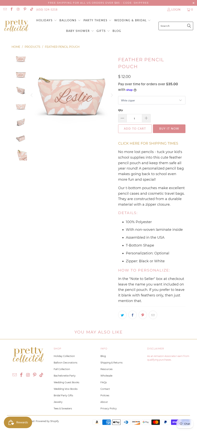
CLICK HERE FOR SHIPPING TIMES (148, 143)
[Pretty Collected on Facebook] (11, 9)
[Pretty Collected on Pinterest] (25, 9)
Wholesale (106, 375)
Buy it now (169, 128)
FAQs (103, 382)
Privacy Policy (108, 408)
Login (176, 9)
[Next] (111, 95)
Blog (103, 356)
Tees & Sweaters (63, 408)
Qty (120, 110)
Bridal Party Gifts (63, 395)
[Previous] (32, 95)
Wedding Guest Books (66, 382)
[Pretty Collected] (16, 25)
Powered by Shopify (47, 421)
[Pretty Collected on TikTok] (31, 9)
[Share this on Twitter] (122, 315)
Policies (104, 395)
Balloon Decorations (65, 362)
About (104, 402)
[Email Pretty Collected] (5, 9)
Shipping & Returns (111, 362)
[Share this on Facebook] (132, 315)
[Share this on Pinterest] (143, 315)
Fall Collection (62, 369)
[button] (46, 20)
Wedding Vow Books (66, 388)
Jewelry (58, 402)
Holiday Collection (64, 356)
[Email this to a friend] (153, 315)
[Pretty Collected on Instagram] (18, 9)
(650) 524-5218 (47, 9)
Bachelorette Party (65, 375)
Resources (106, 369)
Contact (105, 388)
